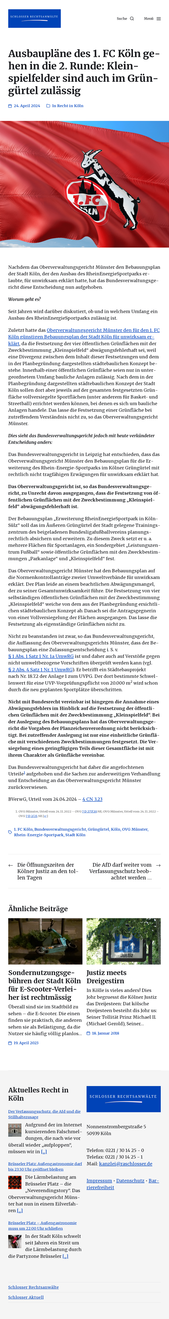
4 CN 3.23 (92, 799)
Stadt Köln (75, 835)
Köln (115, 829)
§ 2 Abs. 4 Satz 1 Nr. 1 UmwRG (40, 669)
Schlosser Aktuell (26, 1297)
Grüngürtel (98, 829)
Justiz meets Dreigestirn (107, 977)
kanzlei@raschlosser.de (125, 1164)
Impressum (99, 1180)
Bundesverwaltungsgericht (60, 829)
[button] (125, 18)
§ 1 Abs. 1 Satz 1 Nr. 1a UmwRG (41, 656)
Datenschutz (130, 1180)
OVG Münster (135, 829)
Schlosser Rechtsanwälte (33, 1287)
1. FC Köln (23, 829)
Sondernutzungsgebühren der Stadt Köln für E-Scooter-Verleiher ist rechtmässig (44, 985)
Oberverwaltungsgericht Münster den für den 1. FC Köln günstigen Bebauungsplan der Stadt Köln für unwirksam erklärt (84, 336)
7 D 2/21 (31, 816)
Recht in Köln (70, 105)
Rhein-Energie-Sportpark (39, 835)
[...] (44, 1151)
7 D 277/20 (89, 811)
